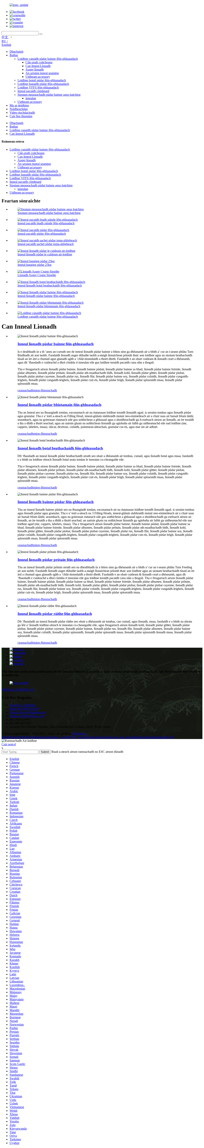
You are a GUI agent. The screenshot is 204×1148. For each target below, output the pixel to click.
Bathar (14, 55)
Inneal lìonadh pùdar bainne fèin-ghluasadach (46, 296)
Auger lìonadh (35, 69)
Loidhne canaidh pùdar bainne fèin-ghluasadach (48, 58)
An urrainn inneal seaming (42, 73)
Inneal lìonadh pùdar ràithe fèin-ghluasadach (55, 614)
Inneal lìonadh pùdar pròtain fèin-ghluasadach (56, 560)
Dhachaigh (16, 51)
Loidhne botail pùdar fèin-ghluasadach (42, 80)
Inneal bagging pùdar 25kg (34, 264)
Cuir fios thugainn (21, 116)
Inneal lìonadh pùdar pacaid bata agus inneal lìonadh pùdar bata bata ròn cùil (125, 737)
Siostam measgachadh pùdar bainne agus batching (49, 94)
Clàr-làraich (79, 733)
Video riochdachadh (22, 112)
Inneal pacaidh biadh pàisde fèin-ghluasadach (46, 223)
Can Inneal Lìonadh (38, 66)
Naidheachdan (19, 109)
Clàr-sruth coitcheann (39, 62)
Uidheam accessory (38, 76)
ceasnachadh (25, 390)
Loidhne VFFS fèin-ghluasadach (38, 87)
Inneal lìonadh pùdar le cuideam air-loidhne (45, 254)
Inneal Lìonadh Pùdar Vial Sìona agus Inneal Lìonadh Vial (38, 737)
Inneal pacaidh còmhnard (33, 91)
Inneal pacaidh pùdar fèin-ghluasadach (42, 233)
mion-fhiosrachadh (45, 390)
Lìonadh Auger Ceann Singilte (37, 275)
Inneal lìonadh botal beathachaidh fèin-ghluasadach (50, 285)
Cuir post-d (9, 744)
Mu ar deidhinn (19, 105)
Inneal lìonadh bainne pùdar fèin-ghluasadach (56, 502)
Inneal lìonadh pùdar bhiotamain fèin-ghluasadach (49, 306)
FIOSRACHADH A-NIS (18, 689)
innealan (31, 98)
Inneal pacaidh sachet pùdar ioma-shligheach (46, 244)
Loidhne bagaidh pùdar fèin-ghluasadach (43, 84)
